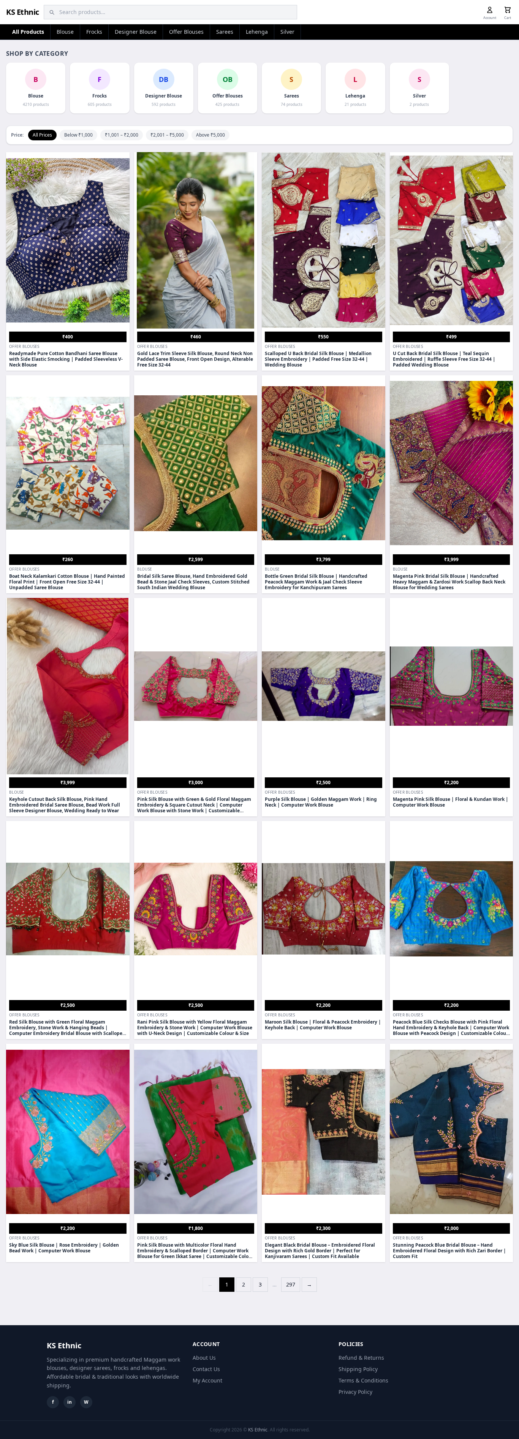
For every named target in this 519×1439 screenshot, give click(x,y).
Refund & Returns (361, 1357)
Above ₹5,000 (210, 135)
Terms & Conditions (363, 1380)
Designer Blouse (136, 31)
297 (290, 1284)
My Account (207, 1380)
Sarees (224, 31)
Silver (287, 31)
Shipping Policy (358, 1369)
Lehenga (257, 31)
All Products (28, 31)
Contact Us (206, 1369)
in (69, 1402)
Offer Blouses (186, 31)
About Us (204, 1357)
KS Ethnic (22, 12)
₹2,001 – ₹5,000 (167, 135)
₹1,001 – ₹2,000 (121, 135)
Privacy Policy (355, 1391)
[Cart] (507, 10)
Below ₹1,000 (78, 135)
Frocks (94, 31)
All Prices (42, 135)
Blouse (65, 31)
